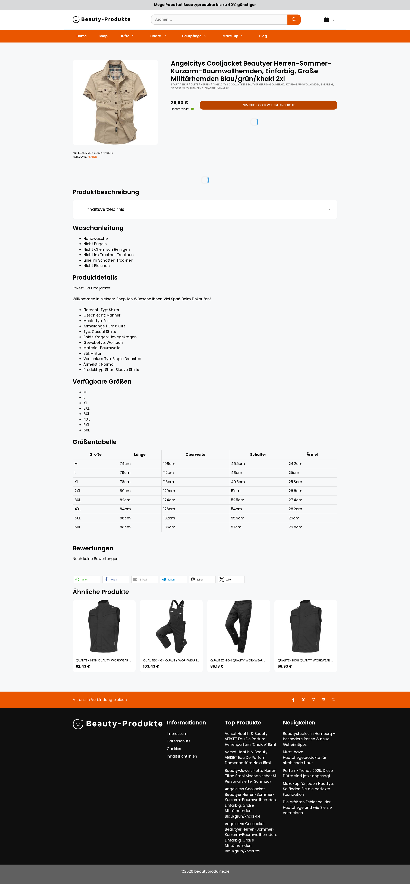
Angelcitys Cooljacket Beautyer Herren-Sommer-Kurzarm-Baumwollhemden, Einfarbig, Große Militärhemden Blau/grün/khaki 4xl (251, 802)
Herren (92, 156)
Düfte (124, 36)
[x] (303, 700)
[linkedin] (323, 700)
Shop (103, 36)
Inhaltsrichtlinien (182, 756)
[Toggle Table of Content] (328, 209)
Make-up (230, 36)
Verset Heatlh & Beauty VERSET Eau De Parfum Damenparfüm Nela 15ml (248, 757)
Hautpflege (192, 36)
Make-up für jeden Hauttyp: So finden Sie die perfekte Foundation (308, 789)
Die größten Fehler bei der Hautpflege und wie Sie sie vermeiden (307, 807)
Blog (263, 36)
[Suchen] (294, 20)
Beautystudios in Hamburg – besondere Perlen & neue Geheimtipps (309, 739)
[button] (87, 579)
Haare (155, 36)
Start (175, 84)
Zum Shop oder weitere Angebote (268, 105)
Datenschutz (178, 741)
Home (81, 36)
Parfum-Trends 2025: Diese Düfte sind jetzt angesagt (308, 773)
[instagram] (313, 700)
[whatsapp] (333, 700)
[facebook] (293, 700)
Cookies (174, 748)
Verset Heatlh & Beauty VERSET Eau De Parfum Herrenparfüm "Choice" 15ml (250, 739)
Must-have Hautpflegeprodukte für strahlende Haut (304, 757)
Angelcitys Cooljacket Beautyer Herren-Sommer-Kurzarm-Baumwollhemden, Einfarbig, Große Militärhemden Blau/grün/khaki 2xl (251, 837)
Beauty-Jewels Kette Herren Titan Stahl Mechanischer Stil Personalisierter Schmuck (251, 776)
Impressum (177, 733)
